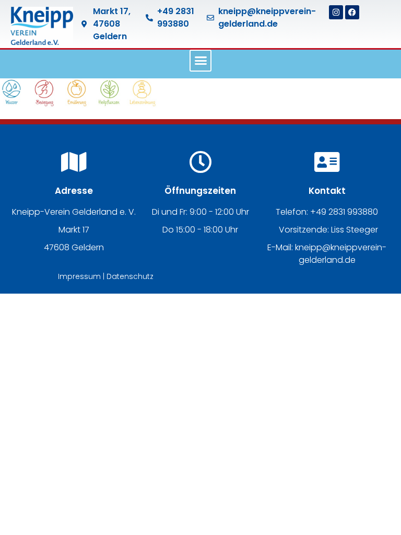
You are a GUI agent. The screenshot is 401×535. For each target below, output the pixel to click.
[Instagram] (336, 12)
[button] (200, 61)
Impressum (79, 276)
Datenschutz (130, 276)
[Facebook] (352, 12)
